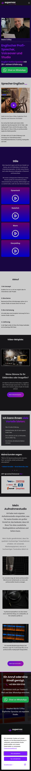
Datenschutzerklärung (10, 748)
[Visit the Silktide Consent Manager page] (25, 765)
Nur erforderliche (15, 759)
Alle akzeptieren (15, 753)
